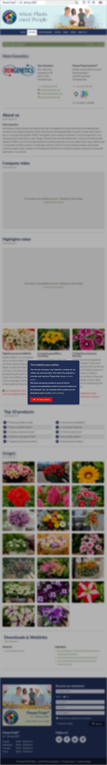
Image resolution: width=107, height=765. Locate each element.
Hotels (58, 32)
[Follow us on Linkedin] (94, 2)
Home (22, 32)
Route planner (45, 32)
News (65, 32)
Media (73, 32)
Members (32, 32)
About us (82, 32)
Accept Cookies (43, 400)
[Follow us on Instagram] (84, 2)
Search (76, 2)
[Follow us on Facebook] (89, 2)
